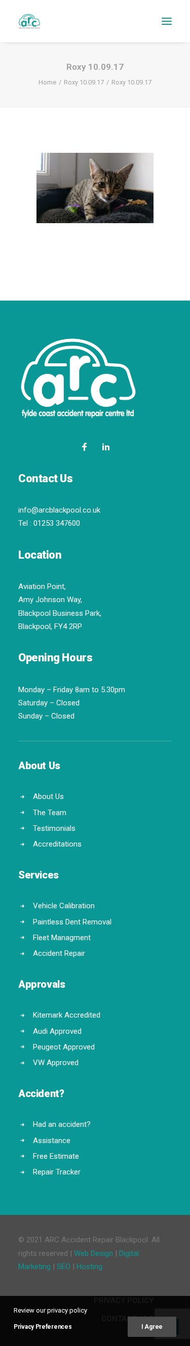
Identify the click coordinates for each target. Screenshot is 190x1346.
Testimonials (54, 828)
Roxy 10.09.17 (84, 82)
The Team (49, 812)
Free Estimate (56, 1156)
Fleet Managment (62, 937)
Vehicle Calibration (64, 905)
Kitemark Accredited (66, 1015)
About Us (48, 796)
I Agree (152, 1326)
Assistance (51, 1140)
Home (47, 82)
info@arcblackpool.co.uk (59, 510)
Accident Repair (59, 953)
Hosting (89, 1266)
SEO (63, 1266)
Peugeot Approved (64, 1046)
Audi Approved (57, 1031)
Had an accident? (62, 1124)
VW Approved (56, 1062)
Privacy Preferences (42, 1326)
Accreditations (57, 844)
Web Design (93, 1253)
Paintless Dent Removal (72, 922)
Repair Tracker (57, 1171)
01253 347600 (56, 523)
